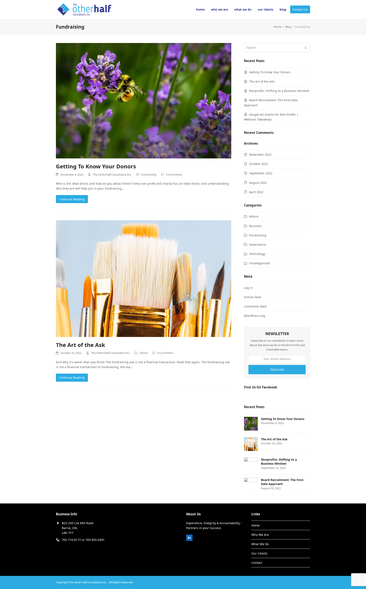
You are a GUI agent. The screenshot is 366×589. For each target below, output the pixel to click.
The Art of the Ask (80, 345)
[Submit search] (306, 48)
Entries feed (252, 297)
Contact (256, 563)
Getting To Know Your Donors (96, 166)
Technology (257, 254)
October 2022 (258, 164)
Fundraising (148, 174)
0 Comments (174, 174)
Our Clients (259, 553)
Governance (257, 245)
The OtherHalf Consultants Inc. (112, 174)
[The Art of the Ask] (143, 278)
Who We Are (260, 535)
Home (255, 525)
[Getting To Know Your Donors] (143, 100)
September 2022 (260, 173)
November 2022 (260, 154)
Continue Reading (72, 199)
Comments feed (255, 306)
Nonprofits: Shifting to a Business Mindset (279, 91)
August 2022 (258, 183)
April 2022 (256, 192)
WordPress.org (254, 316)
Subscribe (277, 369)
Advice (144, 353)
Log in (248, 288)
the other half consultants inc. (88, 582)
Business (255, 226)
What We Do (260, 544)
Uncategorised (259, 263)
